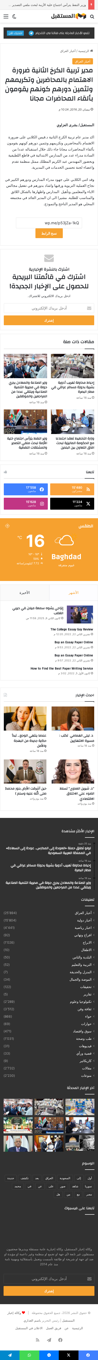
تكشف (25, 1178)
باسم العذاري (32, 1320)
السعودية (65, 1178)
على (51, 1186)
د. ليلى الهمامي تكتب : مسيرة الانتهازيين (76, 738)
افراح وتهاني (83, 935)
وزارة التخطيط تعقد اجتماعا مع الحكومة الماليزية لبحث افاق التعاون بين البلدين (75, 443)
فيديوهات (85, 1046)
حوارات (86, 1024)
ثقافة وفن (85, 1009)
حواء (88, 1016)
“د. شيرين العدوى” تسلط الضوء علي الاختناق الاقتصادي (77, 793)
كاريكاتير (86, 1061)
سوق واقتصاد (82, 1031)
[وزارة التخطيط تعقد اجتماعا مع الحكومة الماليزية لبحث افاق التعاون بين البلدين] (72, 421)
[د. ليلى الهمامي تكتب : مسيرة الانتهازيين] (73, 718)
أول (90, 1178)
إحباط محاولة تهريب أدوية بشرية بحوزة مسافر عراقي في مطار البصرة (72, 387)
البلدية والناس (82, 957)
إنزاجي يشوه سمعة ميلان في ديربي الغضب (37, 611)
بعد (37, 1178)
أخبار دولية (84, 920)
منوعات (86, 1076)
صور (62, 1186)
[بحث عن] (92, 18)
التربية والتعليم (82, 965)
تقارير (87, 994)
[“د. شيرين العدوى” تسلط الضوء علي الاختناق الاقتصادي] (73, 771)
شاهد (75, 1186)
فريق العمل (53, 1328)
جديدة (10, 1178)
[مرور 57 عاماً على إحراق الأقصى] (79, 1143)
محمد (18, 1186)
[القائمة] (6, 18)
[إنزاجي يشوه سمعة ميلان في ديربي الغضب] (80, 614)
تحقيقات (86, 987)
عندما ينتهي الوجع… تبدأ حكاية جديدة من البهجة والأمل (29, 740)
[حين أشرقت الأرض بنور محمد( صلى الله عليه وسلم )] (25, 771)
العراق (49, 1178)
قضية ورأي (84, 1053)
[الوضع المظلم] (14, 18)
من (68, 1194)
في (29, 1186)
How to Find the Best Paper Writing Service (61, 668)
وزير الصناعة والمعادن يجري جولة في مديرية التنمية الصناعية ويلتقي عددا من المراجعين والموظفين (28, 389)
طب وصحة (84, 1039)
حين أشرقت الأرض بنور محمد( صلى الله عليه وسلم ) (25, 791)
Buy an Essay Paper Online (73, 642)
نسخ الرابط (49, 233)
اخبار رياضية (83, 928)
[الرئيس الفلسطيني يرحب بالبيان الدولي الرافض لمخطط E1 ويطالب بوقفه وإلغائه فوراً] (18, 1143)
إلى (79, 1178)
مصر (89, 1194)
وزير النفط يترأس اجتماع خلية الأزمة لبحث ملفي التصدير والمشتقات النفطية (27, 443)
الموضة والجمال (80, 979)
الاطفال (86, 950)
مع (78, 1194)
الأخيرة (25, 592)
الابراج (87, 942)
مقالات (87, 1068)
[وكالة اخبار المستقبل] (67, 16)
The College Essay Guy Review (71, 629)
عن (40, 1186)
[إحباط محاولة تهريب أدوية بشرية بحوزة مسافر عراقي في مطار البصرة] (72, 366)
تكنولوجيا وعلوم (81, 1002)
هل (58, 1194)
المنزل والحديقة (81, 972)
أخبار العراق (68, 51)
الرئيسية (84, 51)
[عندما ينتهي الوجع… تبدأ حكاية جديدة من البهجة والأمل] (25, 718)
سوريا (88, 1186)
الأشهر (73, 592)
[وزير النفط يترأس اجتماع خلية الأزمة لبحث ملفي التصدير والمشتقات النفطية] (25, 421)
